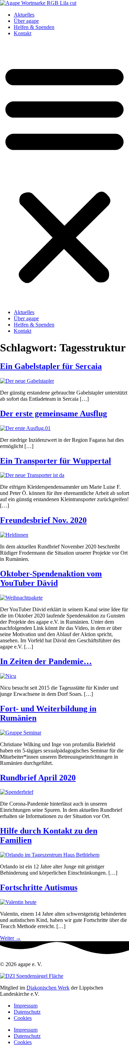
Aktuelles (24, 15)
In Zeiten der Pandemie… (46, 661)
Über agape (26, 21)
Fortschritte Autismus (38, 887)
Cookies (23, 1018)
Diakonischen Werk (47, 988)
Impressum (25, 1006)
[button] (64, 173)
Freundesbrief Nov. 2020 (43, 520)
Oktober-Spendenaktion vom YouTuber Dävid (51, 578)
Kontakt (22, 33)
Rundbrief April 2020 (38, 777)
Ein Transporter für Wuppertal (55, 460)
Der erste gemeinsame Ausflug (53, 413)
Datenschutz (27, 1012)
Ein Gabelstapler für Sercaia (51, 366)
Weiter (10, 938)
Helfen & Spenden (34, 27)
